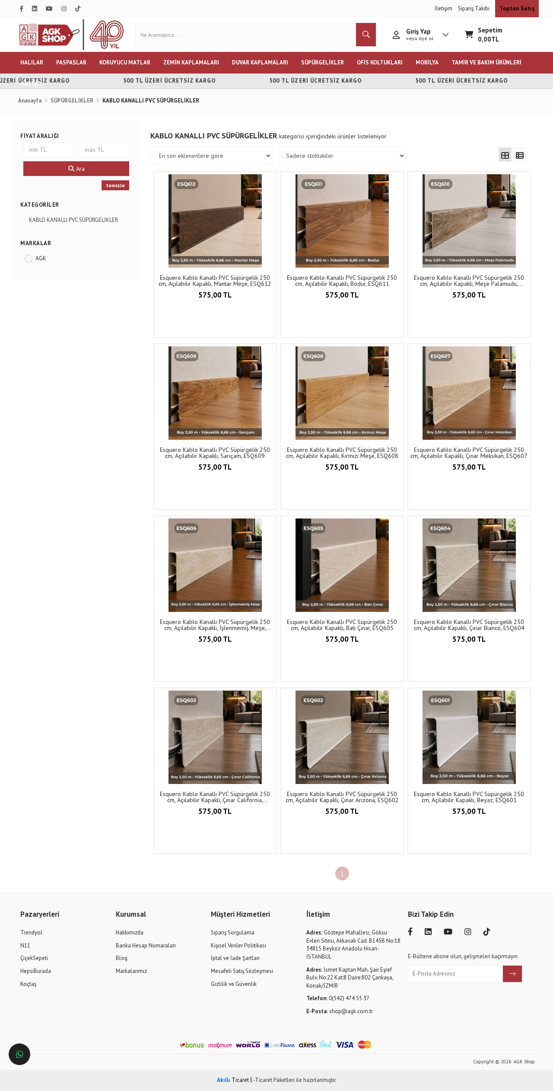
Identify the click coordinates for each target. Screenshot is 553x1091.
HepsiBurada (35, 971)
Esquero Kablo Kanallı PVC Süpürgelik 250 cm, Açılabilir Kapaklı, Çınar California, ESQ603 (215, 797)
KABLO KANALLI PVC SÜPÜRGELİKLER (73, 220)
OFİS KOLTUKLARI (380, 62)
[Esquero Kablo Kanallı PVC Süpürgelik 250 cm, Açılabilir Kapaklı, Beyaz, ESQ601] (469, 737)
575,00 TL (215, 295)
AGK (40, 258)
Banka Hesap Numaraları (146, 945)
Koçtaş (28, 984)
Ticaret (233, 1080)
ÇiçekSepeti (34, 958)
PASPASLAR (71, 62)
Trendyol (31, 932)
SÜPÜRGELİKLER (322, 62)
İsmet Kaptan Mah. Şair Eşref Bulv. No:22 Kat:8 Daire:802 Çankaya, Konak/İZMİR (349, 977)
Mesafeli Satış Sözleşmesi (242, 971)
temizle (115, 185)
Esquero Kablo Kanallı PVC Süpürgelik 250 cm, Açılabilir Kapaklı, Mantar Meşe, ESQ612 (215, 281)
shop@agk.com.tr (339, 1011)
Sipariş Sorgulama (232, 932)
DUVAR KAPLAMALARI (260, 62)
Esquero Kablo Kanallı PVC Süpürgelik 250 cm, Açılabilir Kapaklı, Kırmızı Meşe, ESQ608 (342, 453)
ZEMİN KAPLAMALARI (191, 62)
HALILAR (31, 62)
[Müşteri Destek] (19, 1054)
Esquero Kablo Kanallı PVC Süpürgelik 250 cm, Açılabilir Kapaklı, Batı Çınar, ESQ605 (342, 625)
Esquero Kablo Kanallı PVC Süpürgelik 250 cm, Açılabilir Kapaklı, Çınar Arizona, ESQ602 (342, 797)
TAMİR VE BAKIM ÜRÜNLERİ (486, 62)
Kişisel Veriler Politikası (238, 945)
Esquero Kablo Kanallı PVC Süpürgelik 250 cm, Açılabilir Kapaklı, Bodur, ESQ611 (342, 281)
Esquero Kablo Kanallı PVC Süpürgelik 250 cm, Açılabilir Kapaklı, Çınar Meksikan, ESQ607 (469, 453)
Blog (121, 958)
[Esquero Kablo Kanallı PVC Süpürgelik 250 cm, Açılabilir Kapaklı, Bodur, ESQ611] (342, 221)
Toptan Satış (516, 8)
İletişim (444, 8)
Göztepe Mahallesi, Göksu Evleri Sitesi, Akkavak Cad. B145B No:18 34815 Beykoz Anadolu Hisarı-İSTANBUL (353, 944)
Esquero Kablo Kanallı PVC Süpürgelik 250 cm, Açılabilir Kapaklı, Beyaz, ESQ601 (469, 797)
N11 (25, 945)
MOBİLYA (427, 62)
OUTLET (31, 84)
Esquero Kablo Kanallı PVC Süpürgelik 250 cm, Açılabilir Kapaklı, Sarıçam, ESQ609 (215, 453)
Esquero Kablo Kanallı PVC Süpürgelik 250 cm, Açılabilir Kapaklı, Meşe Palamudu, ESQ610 (469, 281)
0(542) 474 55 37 (337, 998)
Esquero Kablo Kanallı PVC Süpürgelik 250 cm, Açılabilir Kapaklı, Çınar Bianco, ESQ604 (469, 625)
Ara (79, 169)
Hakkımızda (129, 932)
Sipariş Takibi (474, 8)
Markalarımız (131, 971)
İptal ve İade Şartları (235, 958)
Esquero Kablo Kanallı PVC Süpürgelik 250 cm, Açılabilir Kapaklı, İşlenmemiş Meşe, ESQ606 (215, 625)
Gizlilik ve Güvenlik (234, 984)
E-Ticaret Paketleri (272, 1080)
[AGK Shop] (71, 34)
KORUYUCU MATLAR (124, 62)
